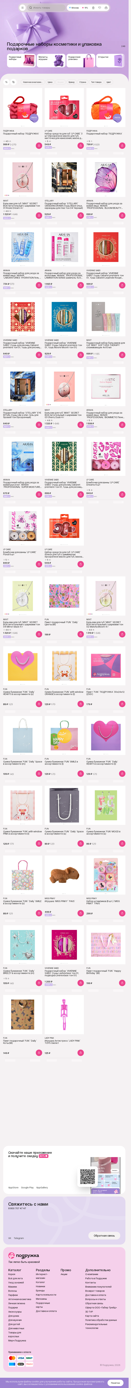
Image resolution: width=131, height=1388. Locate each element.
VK (9, 1238)
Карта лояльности (46, 1294)
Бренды (40, 1290)
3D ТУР (89, 1311)
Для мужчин (15, 1320)
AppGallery (42, 1187)
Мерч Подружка (17, 1340)
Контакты (90, 1282)
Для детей (14, 1324)
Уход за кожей (16, 1282)
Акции (64, 1274)
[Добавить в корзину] (39, 145)
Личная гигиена (16, 1303)
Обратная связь (104, 1235)
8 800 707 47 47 (17, 1208)
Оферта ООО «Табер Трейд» (101, 1307)
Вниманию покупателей (98, 1286)
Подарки (13, 1307)
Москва (75, 8)
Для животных (16, 1328)
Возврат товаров (95, 1290)
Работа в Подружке (96, 1278)
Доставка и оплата (46, 1311)
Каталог (40, 1282)
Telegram (19, 1238)
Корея (11, 1274)
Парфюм (13, 1295)
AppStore (13, 1187)
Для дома (13, 1315)
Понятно (115, 1383)
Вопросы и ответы (95, 1299)
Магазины (41, 1298)
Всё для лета (15, 1278)
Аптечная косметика (19, 1299)
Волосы (12, 1290)
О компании (91, 1274)
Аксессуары (15, 1311)
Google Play (27, 1187)
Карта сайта (92, 1315)
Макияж (12, 1286)
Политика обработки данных (101, 1320)
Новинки (40, 1286)
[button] (13, 82)
